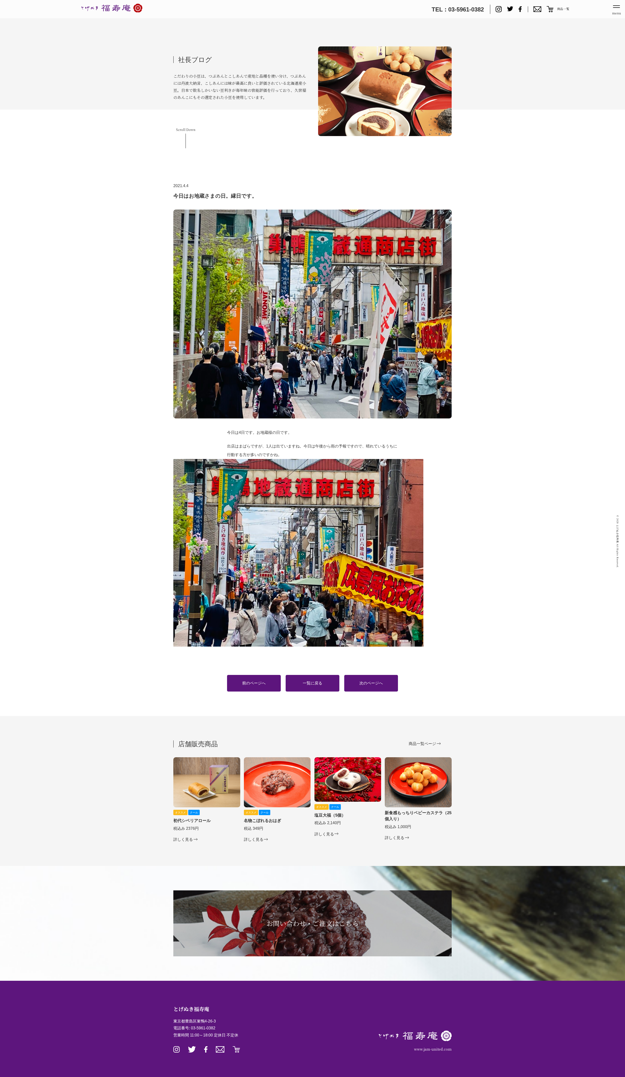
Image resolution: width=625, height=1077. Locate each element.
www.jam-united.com (433, 1049)
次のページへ (371, 683)
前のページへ (254, 683)
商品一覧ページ (422, 743)
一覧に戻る (312, 683)
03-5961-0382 (203, 1028)
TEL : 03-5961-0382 (458, 9)
